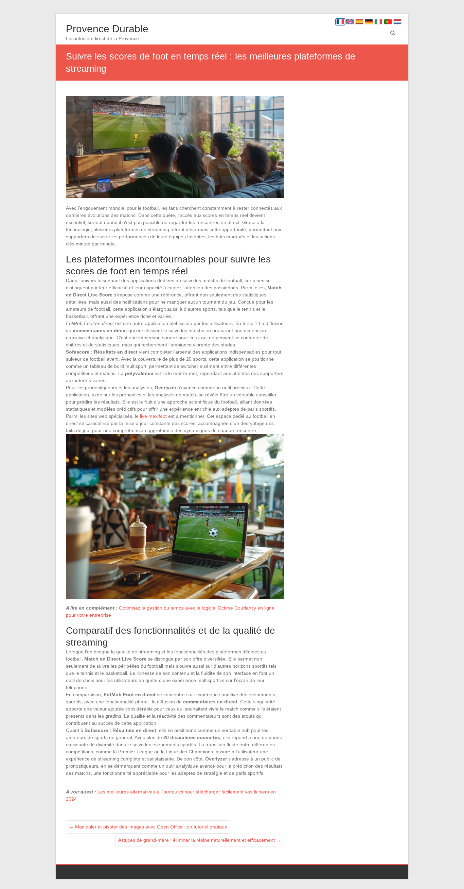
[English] (350, 21)
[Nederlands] (397, 21)
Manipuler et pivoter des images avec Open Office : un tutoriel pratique (148, 827)
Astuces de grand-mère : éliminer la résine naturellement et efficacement (199, 840)
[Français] (340, 21)
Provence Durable (107, 28)
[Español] (359, 21)
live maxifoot (153, 416)
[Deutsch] (369, 21)
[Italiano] (378, 21)
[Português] (388, 21)
